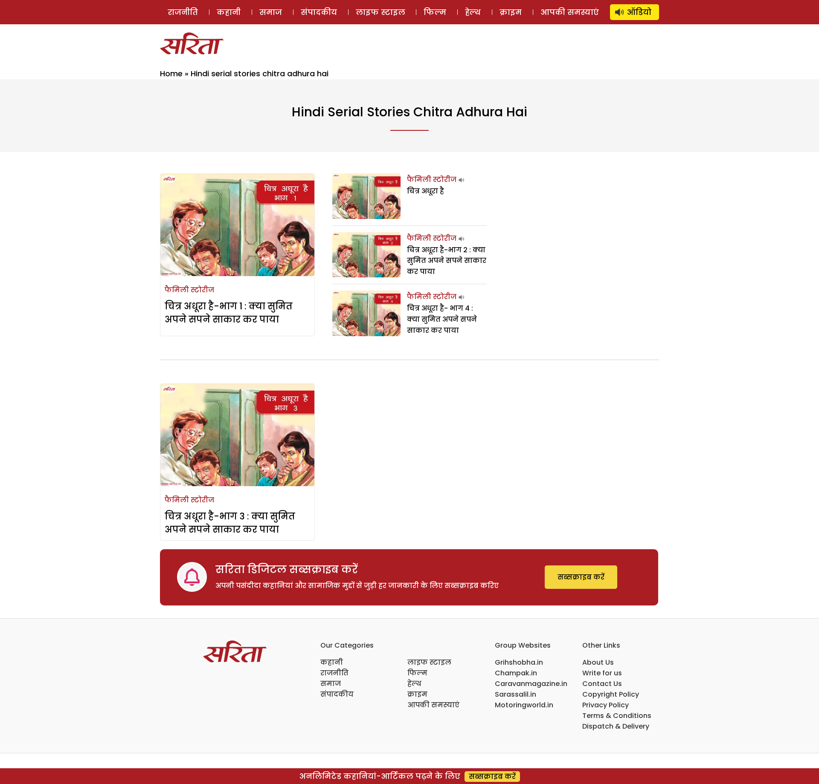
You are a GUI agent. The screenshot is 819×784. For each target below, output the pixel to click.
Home (171, 73)
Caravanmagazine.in (531, 684)
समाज (270, 12)
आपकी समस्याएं (569, 12)
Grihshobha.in (519, 662)
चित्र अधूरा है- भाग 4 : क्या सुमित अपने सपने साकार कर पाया (442, 319)
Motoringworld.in (524, 705)
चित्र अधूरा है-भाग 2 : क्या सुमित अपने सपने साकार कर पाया (446, 261)
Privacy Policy (605, 705)
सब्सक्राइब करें (581, 577)
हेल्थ (473, 12)
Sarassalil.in (515, 694)
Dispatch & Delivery (615, 726)
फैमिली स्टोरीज (189, 290)
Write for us (602, 673)
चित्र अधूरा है (425, 191)
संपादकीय (319, 12)
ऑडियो (639, 12)
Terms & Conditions (616, 716)
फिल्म (435, 12)
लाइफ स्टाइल (380, 12)
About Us (598, 662)
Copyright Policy (610, 694)
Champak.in (516, 673)
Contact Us (602, 684)
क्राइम (511, 12)
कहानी (229, 12)
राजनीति (183, 12)
